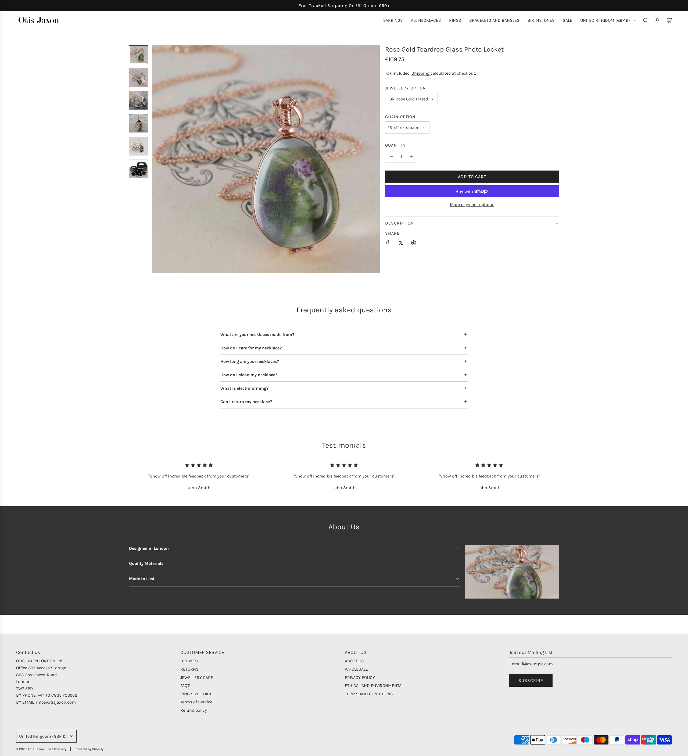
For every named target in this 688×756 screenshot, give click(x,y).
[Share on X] (401, 244)
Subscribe (530, 680)
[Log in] (657, 20)
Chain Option (400, 116)
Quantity (395, 145)
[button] (156, 159)
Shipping (421, 73)
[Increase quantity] (411, 156)
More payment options (472, 204)
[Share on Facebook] (388, 244)
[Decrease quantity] (391, 156)
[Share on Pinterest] (414, 244)
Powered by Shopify (89, 749)
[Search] (645, 20)
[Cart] (669, 20)
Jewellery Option (405, 88)
